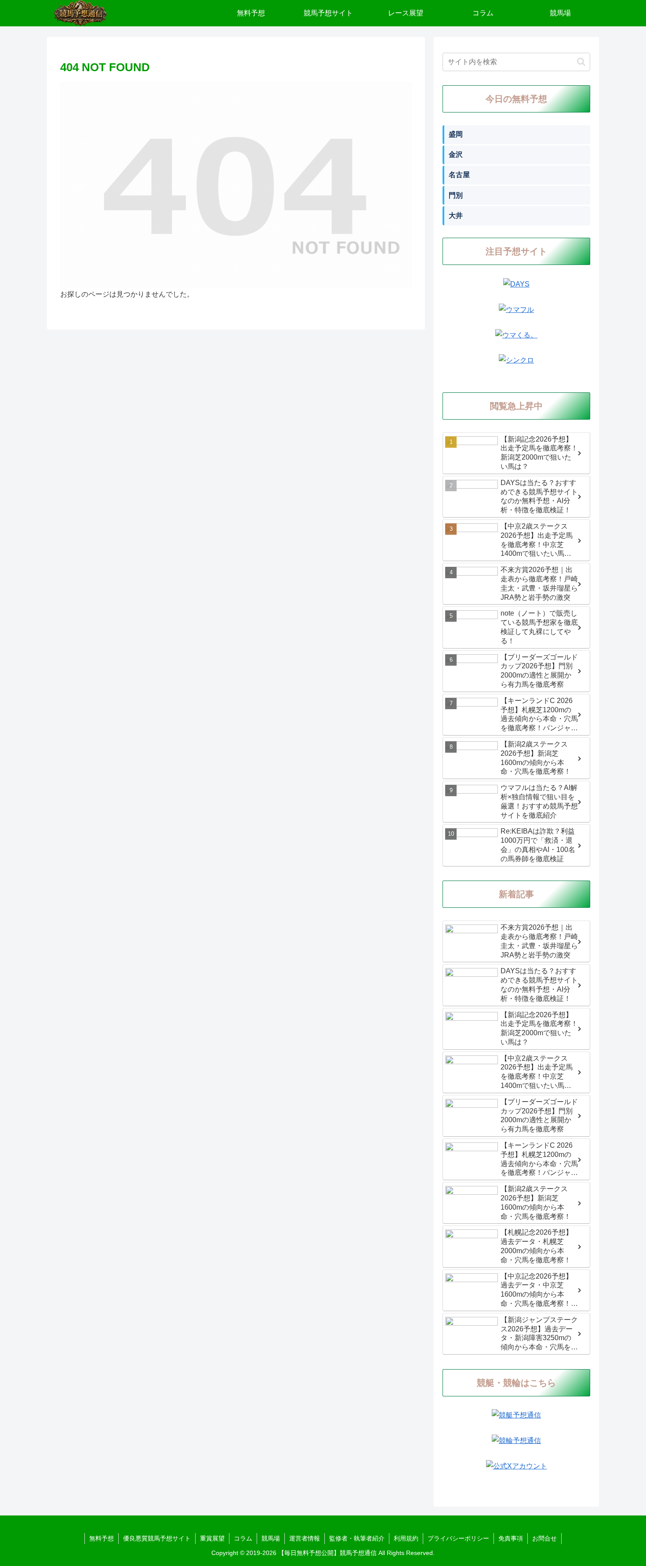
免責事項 (510, 1538)
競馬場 (270, 1538)
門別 (456, 195)
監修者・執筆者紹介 (357, 1538)
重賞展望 (212, 1538)
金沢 (456, 154)
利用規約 (406, 1538)
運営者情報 (304, 1538)
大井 (456, 215)
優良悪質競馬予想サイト (157, 1538)
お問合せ (544, 1538)
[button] (581, 62)
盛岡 (456, 134)
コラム (243, 1538)
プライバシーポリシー (458, 1538)
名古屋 (459, 174)
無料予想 (101, 1538)
